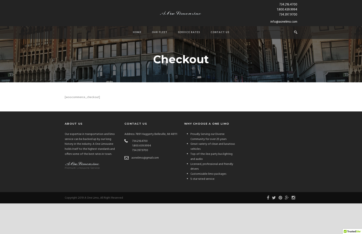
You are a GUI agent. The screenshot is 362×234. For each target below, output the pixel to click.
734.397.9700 (288, 14)
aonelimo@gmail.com (145, 157)
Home (137, 32)
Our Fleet (159, 32)
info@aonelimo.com (283, 21)
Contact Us (220, 32)
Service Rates (189, 32)
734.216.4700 (288, 4)
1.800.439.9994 (287, 9)
